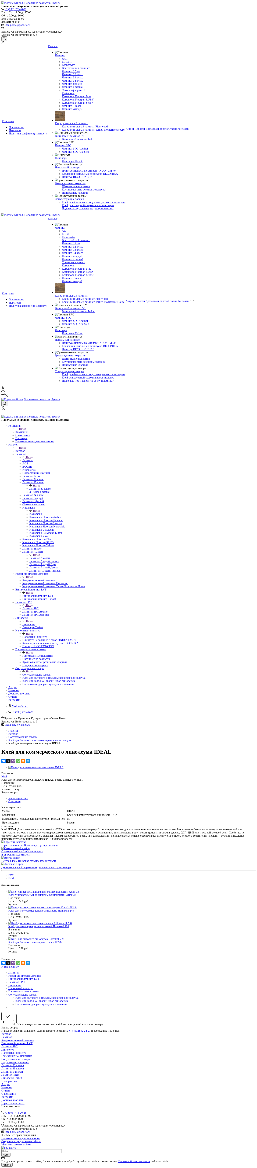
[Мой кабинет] (2, 42)
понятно (7, 1164)
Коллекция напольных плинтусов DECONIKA (90, 173)
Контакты (183, 128)
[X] (8, 761)
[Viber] (13, 761)
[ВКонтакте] (3, 761)
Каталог (53, 46)
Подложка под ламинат (15, 1062)
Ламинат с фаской (72, 86)
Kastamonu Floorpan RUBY (78, 99)
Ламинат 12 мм (71, 71)
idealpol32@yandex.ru (17, 24)
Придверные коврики (75, 192)
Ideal (4, 776)
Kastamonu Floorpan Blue (76, 96)
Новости (140, 128)
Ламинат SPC (63, 145)
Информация (9, 1081)
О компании (16, 127)
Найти (6, 1154)
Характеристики (18, 798)
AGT (65, 58)
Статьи (172, 128)
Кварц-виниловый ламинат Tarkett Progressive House (93, 129)
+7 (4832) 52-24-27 (80, 1030)
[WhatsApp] (18, 761)
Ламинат (60, 55)
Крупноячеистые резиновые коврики (84, 189)
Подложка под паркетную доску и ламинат (87, 208)
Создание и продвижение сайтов (21, 1141)
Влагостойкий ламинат (76, 68)
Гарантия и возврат (12, 1103)
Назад (22, 428)
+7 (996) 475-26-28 (15, 9)
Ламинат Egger (10, 1074)
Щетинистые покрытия (76, 186)
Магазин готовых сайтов (16, 1144)
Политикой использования (134, 1161)
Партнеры (15, 130)
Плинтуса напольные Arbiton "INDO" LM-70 (89, 170)
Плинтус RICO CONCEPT (78, 176)
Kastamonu (68, 93)
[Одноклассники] (23, 761)
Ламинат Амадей (72, 108)
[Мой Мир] (28, 761)
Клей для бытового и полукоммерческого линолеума (93, 202)
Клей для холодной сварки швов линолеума (88, 205)
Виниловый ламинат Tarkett (78, 139)
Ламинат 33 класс (72, 77)
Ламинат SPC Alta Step (75, 151)
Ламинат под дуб (72, 83)
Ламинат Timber (71, 105)
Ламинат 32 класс (72, 74)
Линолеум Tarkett (72, 161)
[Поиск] (4, 38)
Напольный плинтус (67, 167)
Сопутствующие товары (69, 198)
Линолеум (61, 158)
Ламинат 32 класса (12, 1065)
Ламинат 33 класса (12, 1068)
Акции (130, 128)
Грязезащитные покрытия (70, 183)
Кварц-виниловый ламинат (71, 123)
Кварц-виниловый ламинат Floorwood (85, 126)
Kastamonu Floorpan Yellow (78, 102)
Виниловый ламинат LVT (70, 135)
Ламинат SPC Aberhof (75, 148)
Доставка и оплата (157, 128)
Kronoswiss (68, 64)
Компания (8, 121)
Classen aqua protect (73, 90)
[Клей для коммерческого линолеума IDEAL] (35, 767)
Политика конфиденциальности (28, 133)
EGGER (67, 61)
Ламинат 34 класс (72, 80)
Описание (14, 801)
